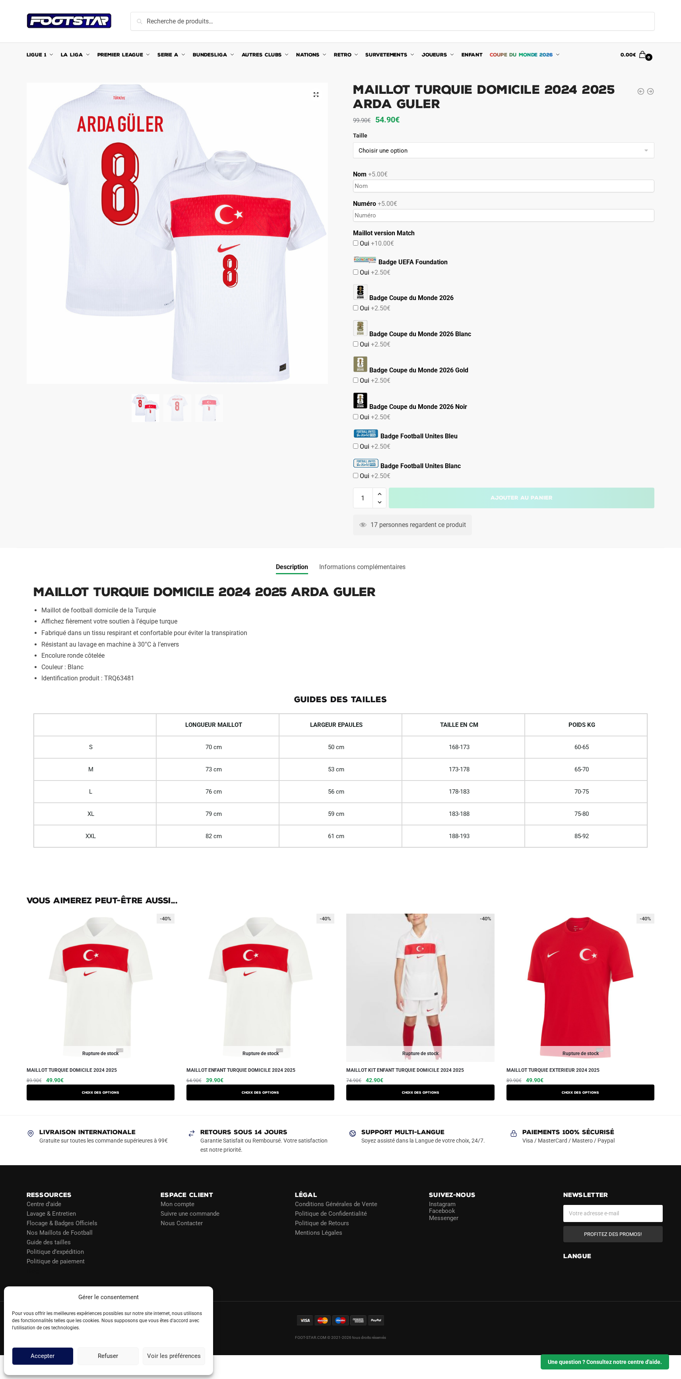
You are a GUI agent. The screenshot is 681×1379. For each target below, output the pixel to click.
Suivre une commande (190, 1213)
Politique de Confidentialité (331, 1213)
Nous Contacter (182, 1222)
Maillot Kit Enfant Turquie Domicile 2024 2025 (405, 1070)
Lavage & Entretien (51, 1213)
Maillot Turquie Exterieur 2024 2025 (553, 1070)
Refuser (108, 1356)
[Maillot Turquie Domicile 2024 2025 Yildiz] (650, 91)
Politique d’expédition (55, 1251)
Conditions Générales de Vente (336, 1203)
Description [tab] (292, 567)
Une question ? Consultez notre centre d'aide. (605, 1362)
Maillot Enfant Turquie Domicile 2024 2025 (240, 1070)
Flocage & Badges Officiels (62, 1222)
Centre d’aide (44, 1203)
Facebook (442, 1210)
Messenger (443, 1217)
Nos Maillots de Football (60, 1232)
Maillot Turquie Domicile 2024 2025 (72, 1070)
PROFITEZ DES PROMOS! (613, 1234)
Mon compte (177, 1203)
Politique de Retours (322, 1222)
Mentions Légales (318, 1232)
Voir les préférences (174, 1356)
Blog (33, 1270)
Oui (376, 243)
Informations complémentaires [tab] (362, 567)
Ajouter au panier (522, 498)
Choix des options (100, 1092)
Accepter (42, 1356)
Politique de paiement (56, 1261)
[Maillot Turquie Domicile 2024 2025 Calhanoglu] (641, 91)
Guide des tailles (49, 1241)
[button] (316, 94)
